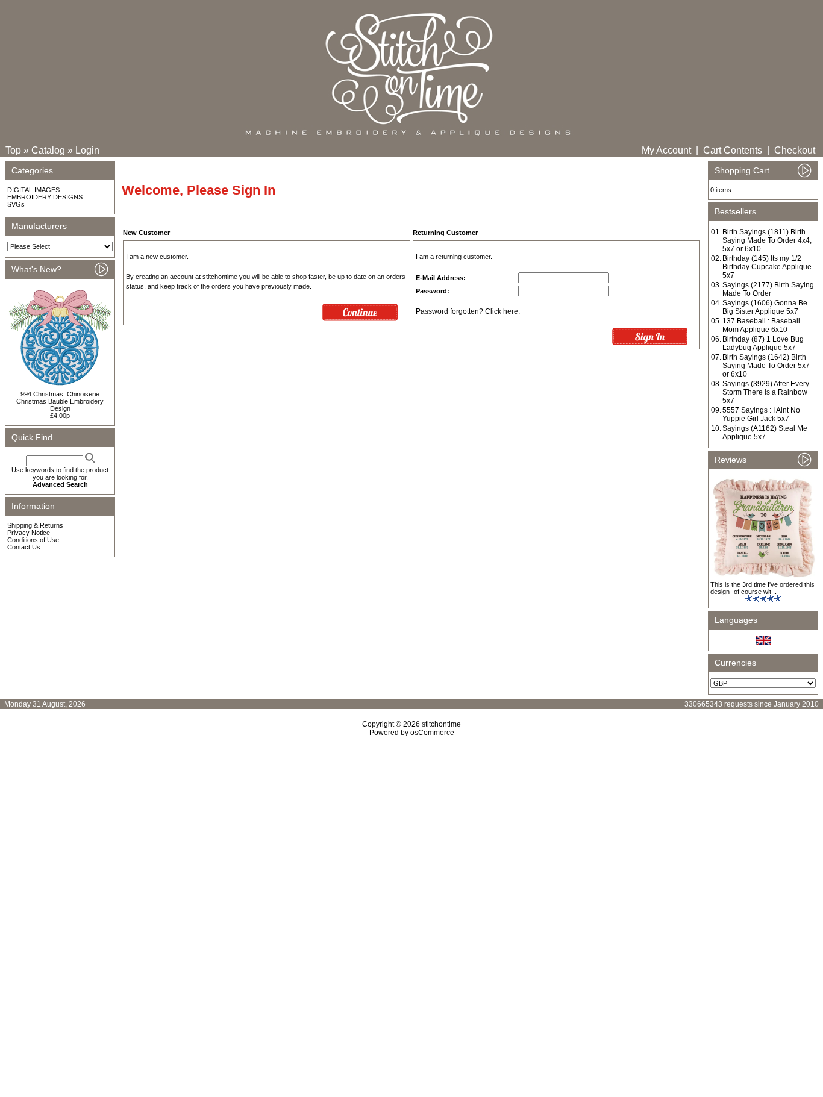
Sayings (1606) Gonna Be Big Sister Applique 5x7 (764, 307)
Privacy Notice (28, 532)
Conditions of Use (33, 539)
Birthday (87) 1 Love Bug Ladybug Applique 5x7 (763, 343)
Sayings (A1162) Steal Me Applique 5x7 (764, 432)
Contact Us (23, 547)
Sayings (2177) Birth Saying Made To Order (768, 289)
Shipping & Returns (35, 525)
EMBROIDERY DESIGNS (45, 197)
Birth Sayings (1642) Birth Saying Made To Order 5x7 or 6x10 (766, 365)
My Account (666, 150)
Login (87, 150)
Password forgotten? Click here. (468, 311)
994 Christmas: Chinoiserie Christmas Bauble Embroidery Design (60, 401)
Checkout (794, 150)
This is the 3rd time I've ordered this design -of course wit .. (762, 588)
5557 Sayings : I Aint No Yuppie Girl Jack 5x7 (761, 414)
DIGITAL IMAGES (33, 189)
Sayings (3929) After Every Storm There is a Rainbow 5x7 (765, 392)
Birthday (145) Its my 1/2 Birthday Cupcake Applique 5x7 (767, 267)
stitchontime (441, 724)
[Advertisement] (411, 840)
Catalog (48, 150)
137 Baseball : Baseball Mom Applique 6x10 (761, 325)
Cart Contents (732, 150)
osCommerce (432, 732)
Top (13, 150)
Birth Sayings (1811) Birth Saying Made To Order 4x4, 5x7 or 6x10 (767, 240)
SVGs (16, 204)
